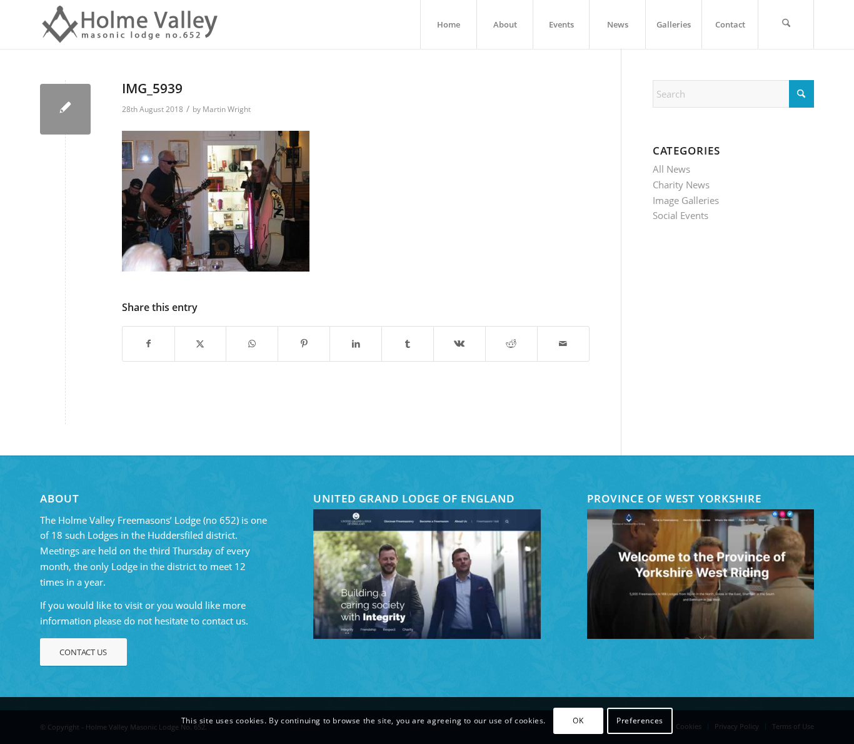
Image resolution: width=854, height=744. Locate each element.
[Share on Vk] (459, 344)
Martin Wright (227, 109)
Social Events (680, 215)
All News (671, 169)
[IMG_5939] (65, 109)
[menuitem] (448, 24)
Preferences (639, 720)
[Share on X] (200, 344)
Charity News (681, 184)
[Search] (786, 24)
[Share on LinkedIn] (355, 344)
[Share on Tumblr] (407, 344)
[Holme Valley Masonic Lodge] (133, 24)
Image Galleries (686, 200)
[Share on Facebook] (148, 344)
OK (578, 720)
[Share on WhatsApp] (252, 344)
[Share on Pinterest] (303, 344)
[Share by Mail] (563, 344)
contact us (224, 620)
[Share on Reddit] (511, 344)
